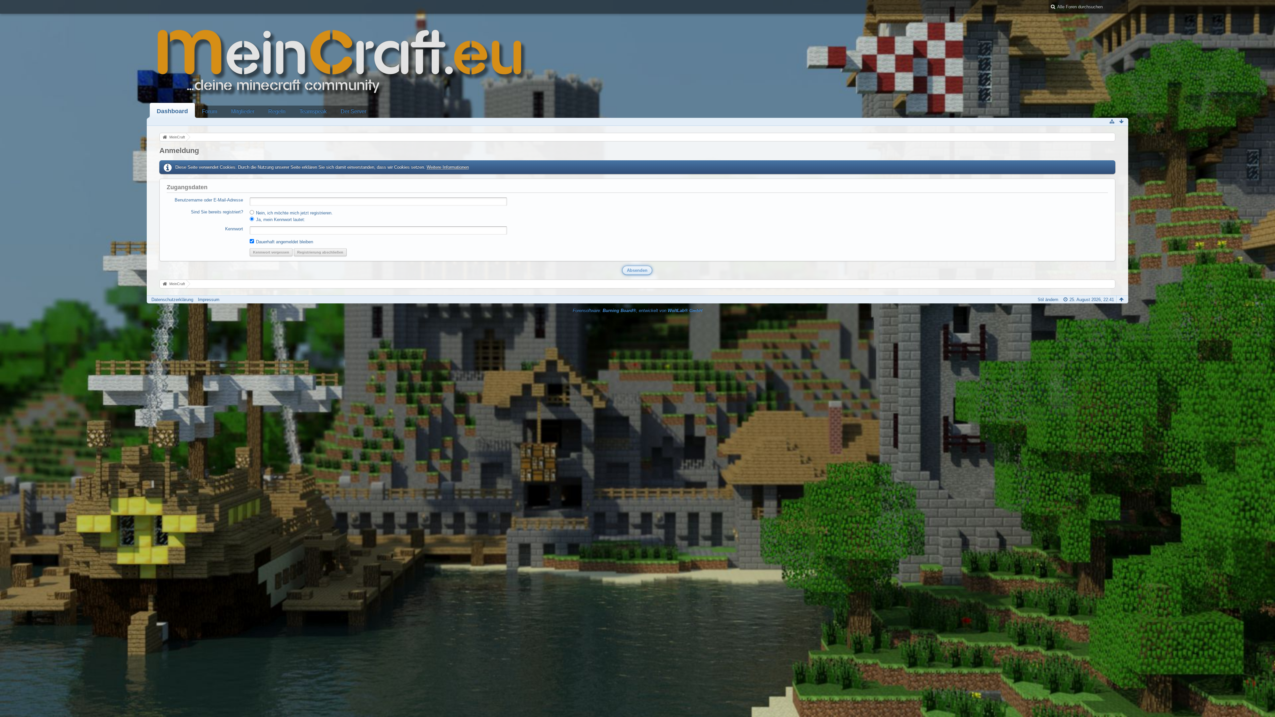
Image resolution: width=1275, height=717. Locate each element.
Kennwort (234, 228)
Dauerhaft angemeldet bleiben (284, 241)
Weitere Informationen (448, 167)
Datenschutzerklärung (172, 299)
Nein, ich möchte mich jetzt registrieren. (294, 212)
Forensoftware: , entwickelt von (637, 310)
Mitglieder (242, 111)
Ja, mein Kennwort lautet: (280, 219)
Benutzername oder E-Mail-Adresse (209, 200)
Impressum (208, 299)
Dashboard (172, 111)
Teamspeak (313, 111)
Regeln (277, 111)
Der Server (353, 111)
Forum (209, 111)
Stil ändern (1048, 299)
